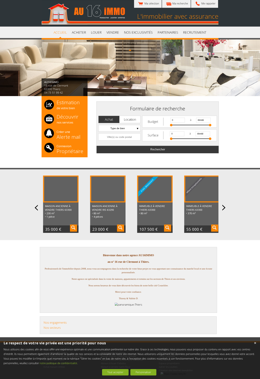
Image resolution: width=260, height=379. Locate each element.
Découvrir (67, 119)
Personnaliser (143, 372)
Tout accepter (115, 372)
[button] (109, 119)
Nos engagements (55, 323)
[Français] (209, 54)
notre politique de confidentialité (58, 363)
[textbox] (119, 136)
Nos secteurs (52, 328)
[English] (213, 54)
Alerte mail (68, 134)
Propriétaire (70, 149)
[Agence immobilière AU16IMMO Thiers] (85, 23)
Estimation (68, 105)
